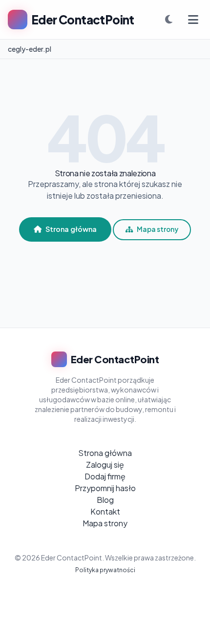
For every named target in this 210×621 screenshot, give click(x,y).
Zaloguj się (105, 464)
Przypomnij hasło (105, 488)
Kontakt (105, 511)
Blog (105, 500)
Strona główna (71, 229)
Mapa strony (157, 229)
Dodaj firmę (105, 476)
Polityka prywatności (105, 570)
